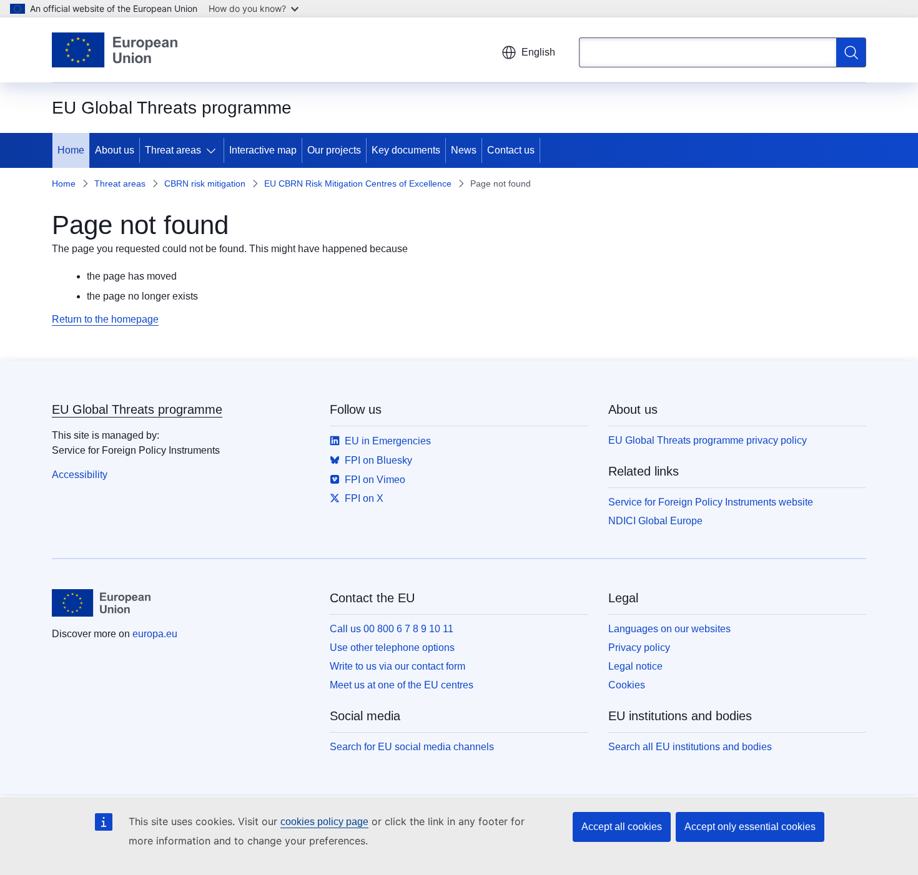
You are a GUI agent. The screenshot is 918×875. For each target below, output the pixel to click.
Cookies (626, 685)
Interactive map (263, 150)
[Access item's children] (214, 150)
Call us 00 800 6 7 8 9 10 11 (391, 628)
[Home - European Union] (114, 49)
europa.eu (154, 633)
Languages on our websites (669, 628)
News (463, 150)
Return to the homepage (105, 319)
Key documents (406, 150)
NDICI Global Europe (655, 521)
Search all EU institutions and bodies (690, 746)
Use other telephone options (392, 647)
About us (114, 150)
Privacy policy (639, 647)
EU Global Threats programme (137, 409)
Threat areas (173, 150)
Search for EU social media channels (412, 746)
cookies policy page (324, 821)
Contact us (511, 150)
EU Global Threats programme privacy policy (707, 440)
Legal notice (635, 666)
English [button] (538, 52)
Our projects (334, 150)
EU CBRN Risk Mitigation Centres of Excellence (358, 183)
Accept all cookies (621, 826)
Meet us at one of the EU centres (401, 685)
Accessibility (79, 474)
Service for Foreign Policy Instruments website (710, 502)
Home (70, 150)
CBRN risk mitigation (204, 183)
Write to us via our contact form (397, 666)
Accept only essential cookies (750, 826)
